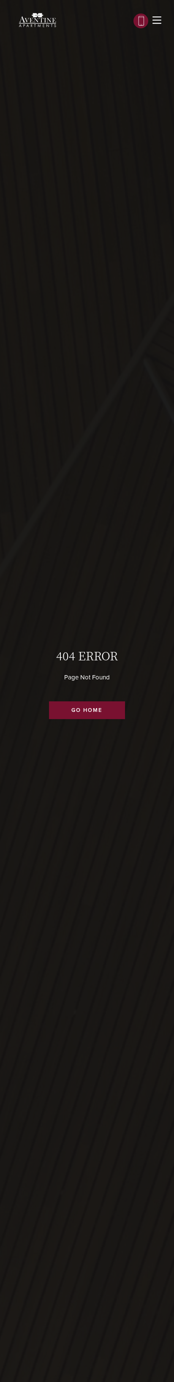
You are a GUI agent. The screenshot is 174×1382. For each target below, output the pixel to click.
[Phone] (140, 21)
